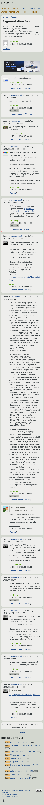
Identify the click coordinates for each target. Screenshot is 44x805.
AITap (11, 284)
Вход (39, 8)
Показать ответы (17, 114)
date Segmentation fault (19, 742)
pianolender (14, 134)
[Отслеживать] (36, 34)
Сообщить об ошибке (9, 794)
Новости (5, 8)
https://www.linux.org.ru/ (10, 796)
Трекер (27, 12)
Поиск (34, 12)
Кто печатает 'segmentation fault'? (24, 765)
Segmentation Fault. (18, 755)
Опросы (19, 12)
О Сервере (6, 790)
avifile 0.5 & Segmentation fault (22, 752)
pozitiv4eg (13, 41)
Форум (11, 12)
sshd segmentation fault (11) (21, 771)
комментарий (16, 95)
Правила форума (17, 790)
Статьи (4, 12)
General (14, 17)
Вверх (39, 790)
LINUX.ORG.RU (11, 3)
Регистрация (29, 8)
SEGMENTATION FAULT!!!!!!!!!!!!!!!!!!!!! (25, 746)
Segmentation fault (17, 21)
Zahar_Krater (14, 526)
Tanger (12, 82)
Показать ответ (16, 88)
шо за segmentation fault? (20, 778)
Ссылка (6, 49)
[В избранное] (36, 27)
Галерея (14, 8)
